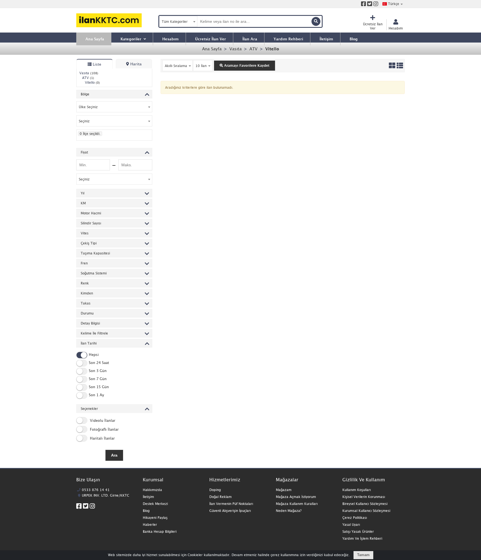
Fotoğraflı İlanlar (104, 429)
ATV (253, 48)
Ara (114, 455)
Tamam (363, 555)
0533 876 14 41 (96, 490)
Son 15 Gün (99, 387)
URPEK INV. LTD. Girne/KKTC (105, 495)
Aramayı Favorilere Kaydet (246, 65)
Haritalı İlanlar (102, 438)
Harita (135, 63)
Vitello (272, 48)
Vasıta (235, 48)
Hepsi (94, 355)
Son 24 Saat (99, 363)
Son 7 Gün (98, 379)
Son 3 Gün (98, 371)
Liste (96, 64)
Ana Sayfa (212, 48)
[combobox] (392, 4)
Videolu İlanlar (102, 420)
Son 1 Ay (96, 395)
